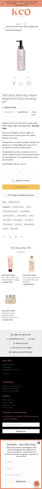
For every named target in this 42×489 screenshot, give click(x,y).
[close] (39, 443)
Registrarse (21, 481)
